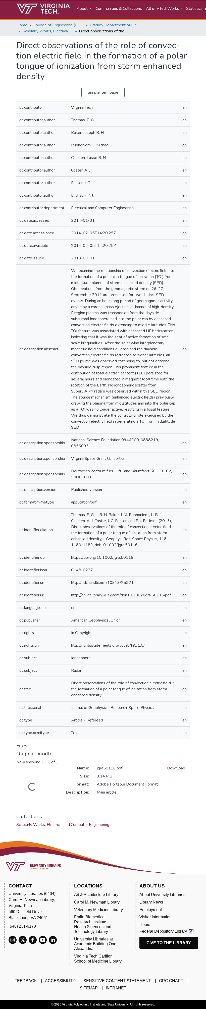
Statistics (194, 8)
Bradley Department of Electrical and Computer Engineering (115, 25)
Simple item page (103, 92)
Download (176, 768)
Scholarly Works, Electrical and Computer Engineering (48, 31)
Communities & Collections (119, 8)
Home (22, 25)
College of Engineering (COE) (58, 25)
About (83, 8)
